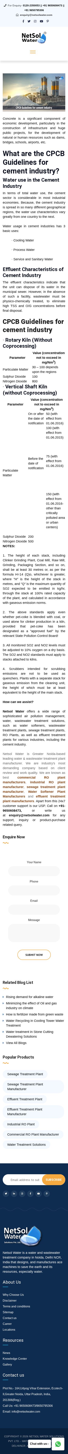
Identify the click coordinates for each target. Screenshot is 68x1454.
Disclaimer (10, 1300)
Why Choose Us (13, 1294)
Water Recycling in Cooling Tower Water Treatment (35, 1023)
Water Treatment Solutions (26, 1144)
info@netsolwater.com (26, 1411)
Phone (34, 881)
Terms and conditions (16, 1306)
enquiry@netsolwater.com (36, 14)
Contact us (10, 1318)
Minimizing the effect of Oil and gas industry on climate (31, 1005)
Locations (9, 1329)
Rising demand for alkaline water (29, 997)
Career (7, 1323)
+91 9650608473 (52, 5)
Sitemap (8, 1312)
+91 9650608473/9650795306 (33, 1405)
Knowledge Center (15, 1358)
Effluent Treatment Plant (24, 1099)
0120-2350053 (31, 5)
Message (34, 920)
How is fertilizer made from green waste (34, 1014)
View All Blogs (16, 1043)
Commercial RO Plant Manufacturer (33, 1134)
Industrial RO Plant (21, 1124)
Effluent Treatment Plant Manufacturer (24, 1112)
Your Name (34, 862)
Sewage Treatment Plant (25, 1074)
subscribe (54, 1180)
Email (34, 900)
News (6, 1352)
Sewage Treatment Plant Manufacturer (25, 1087)
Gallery (7, 1364)
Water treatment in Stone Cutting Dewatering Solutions (29, 1034)
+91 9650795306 (34, 10)
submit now (34, 955)
